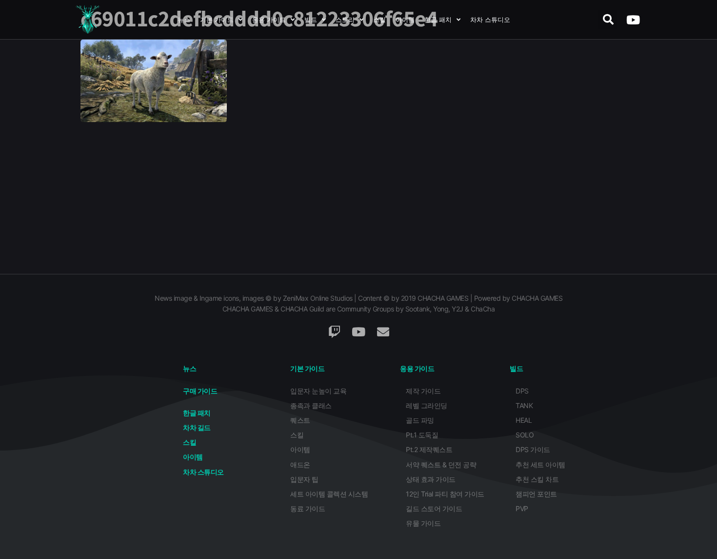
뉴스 (184, 19)
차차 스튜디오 (490, 19)
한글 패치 (438, 19)
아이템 (405, 19)
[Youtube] (632, 19)
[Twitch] (334, 332)
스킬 (379, 19)
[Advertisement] (358, 200)
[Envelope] (383, 332)
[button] (607, 19)
